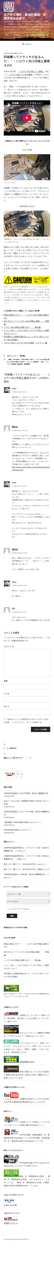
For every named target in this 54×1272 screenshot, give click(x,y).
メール (6, 694)
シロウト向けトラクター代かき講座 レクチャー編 (25, 343)
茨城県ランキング (11, 1223)
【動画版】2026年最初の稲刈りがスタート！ (23, 822)
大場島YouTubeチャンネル (30, 1099)
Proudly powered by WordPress (16, 1239)
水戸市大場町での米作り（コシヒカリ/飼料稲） (24, 362)
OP (13, 609)
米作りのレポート (12, 356)
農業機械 (22, 356)
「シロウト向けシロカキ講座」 (21, 74)
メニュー (28, 44)
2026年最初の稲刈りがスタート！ (18, 830)
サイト (6, 706)
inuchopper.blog (25, 1163)
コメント (9, 646)
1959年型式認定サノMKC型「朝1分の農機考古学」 (25, 874)
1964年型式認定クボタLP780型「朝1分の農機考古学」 (27, 793)
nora (21, 53)
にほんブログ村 (10, 1205)
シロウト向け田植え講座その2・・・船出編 (22, 327)
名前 (6, 681)
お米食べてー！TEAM (28, 1122)
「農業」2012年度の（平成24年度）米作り (20, 359)
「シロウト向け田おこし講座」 (31, 71)
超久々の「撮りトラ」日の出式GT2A (19, 864)
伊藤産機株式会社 (26, 1062)
